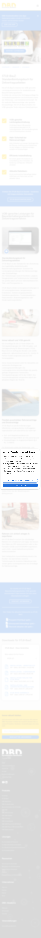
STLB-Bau (5, 796)
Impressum (5, 768)
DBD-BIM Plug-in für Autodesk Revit (12, 827)
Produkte (15, 67)
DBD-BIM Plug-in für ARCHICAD (11, 824)
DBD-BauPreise (6, 801)
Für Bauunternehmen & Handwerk (11, 845)
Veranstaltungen (9, 921)
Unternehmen (8, 882)
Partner (4, 893)
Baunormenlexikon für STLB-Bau (11, 807)
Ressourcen (7, 858)
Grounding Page (6, 777)
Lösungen (6, 837)
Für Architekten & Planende (10, 842)
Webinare (4, 908)
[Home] (9, 5)
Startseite (5, 67)
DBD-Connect (6, 818)
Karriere (4, 890)
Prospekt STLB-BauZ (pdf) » (20, 620)
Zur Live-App (9, 25)
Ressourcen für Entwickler (9, 869)
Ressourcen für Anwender (9, 864)
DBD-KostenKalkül (7, 821)
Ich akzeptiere (20, 485)
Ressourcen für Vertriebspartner (11, 866)
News (3, 896)
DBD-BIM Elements (7, 813)
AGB (3, 763)
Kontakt (4, 771)
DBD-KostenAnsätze (8, 804)
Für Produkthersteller (8, 850)
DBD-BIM (4, 810)
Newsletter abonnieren (20, 737)
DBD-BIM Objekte (7, 815)
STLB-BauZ (25, 67)
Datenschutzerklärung (8, 766)
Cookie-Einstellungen (8, 774)
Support (4, 872)
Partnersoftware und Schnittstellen (12, 875)
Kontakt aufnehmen (15, 51)
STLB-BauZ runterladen (20, 199)
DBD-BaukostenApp (8, 829)
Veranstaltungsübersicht (9, 926)
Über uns (4, 887)
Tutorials (4, 914)
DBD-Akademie (9, 903)
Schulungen (5, 911)
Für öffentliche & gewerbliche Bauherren (13, 847)
